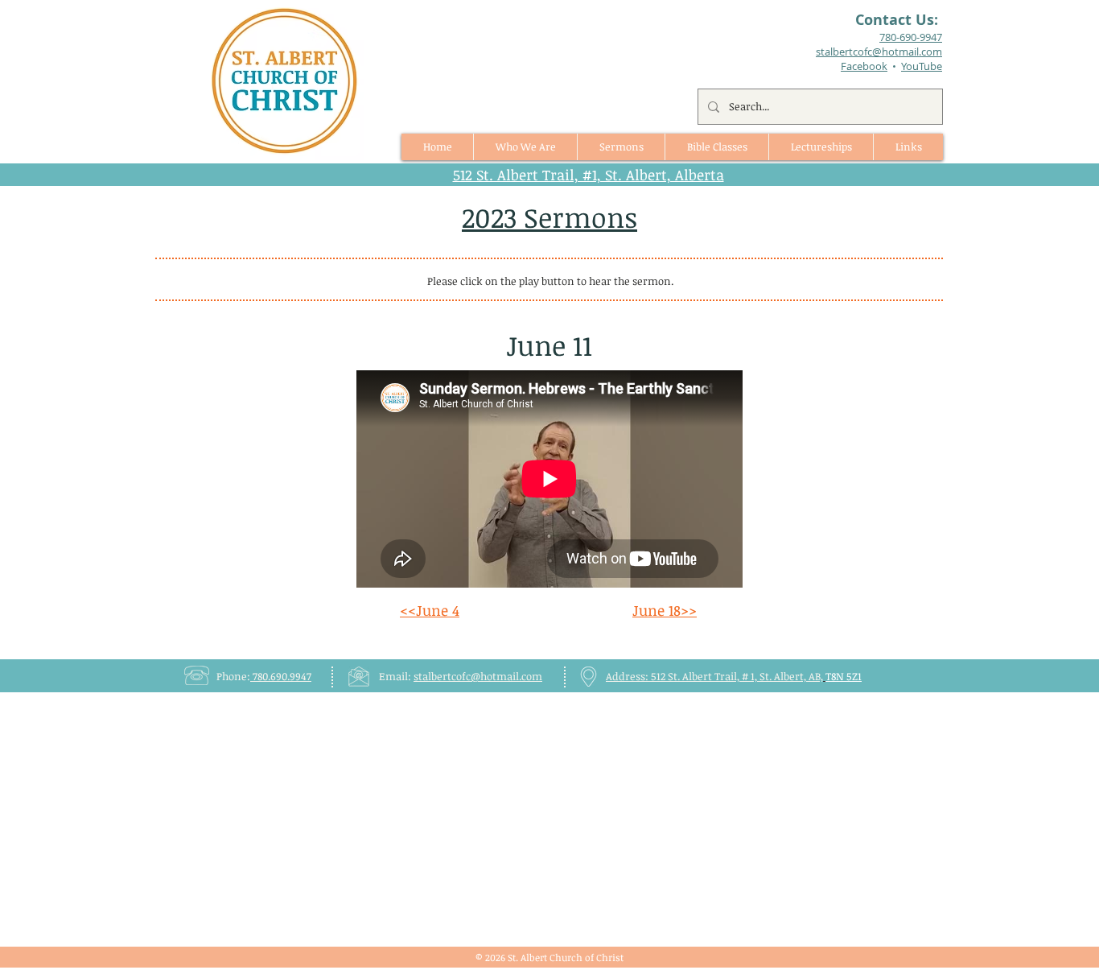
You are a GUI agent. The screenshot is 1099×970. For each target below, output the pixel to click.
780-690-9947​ (910, 37)
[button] (621, 147)
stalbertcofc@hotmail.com (478, 676)
